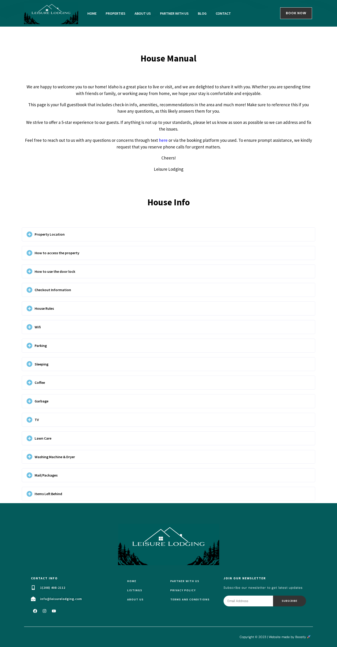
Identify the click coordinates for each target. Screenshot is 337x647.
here (163, 140)
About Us (143, 13)
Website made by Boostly (288, 637)
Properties (115, 13)
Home (92, 13)
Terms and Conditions (190, 599)
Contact (223, 13)
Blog (202, 13)
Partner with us (174, 13)
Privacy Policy (183, 590)
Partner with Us (184, 581)
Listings (134, 590)
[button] (168, 234)
